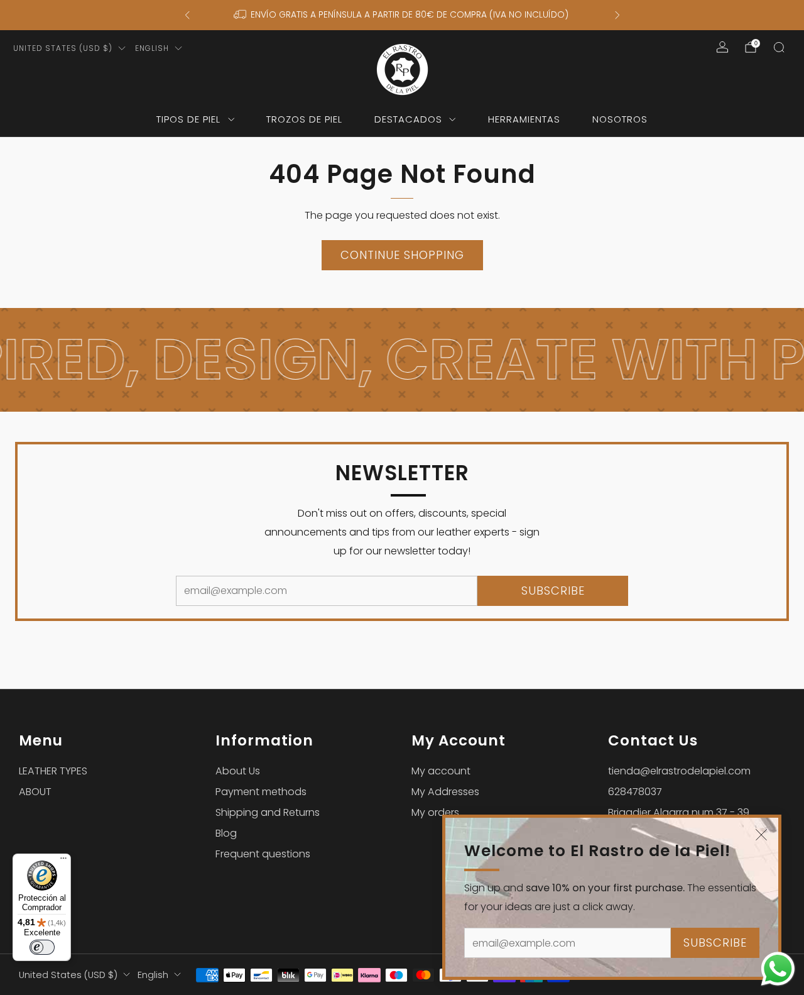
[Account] (722, 47)
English (152, 48)
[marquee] (402, 360)
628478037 (635, 791)
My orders (435, 812)
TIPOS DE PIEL (188, 119)
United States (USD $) (62, 48)
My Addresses (445, 791)
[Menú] (63, 861)
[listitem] (402, 15)
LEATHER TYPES (53, 771)
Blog (226, 833)
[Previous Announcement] (187, 15)
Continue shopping (402, 255)
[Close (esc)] (761, 835)
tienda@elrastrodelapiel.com (679, 771)
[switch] (42, 947)
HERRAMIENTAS (524, 119)
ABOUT (35, 791)
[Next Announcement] (617, 15)
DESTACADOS (408, 119)
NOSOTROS (620, 119)
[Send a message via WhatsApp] (778, 969)
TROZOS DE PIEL (304, 119)
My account (440, 771)
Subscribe (715, 942)
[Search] (779, 47)
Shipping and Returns (267, 812)
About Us (237, 771)
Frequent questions (262, 854)
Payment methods (261, 791)
